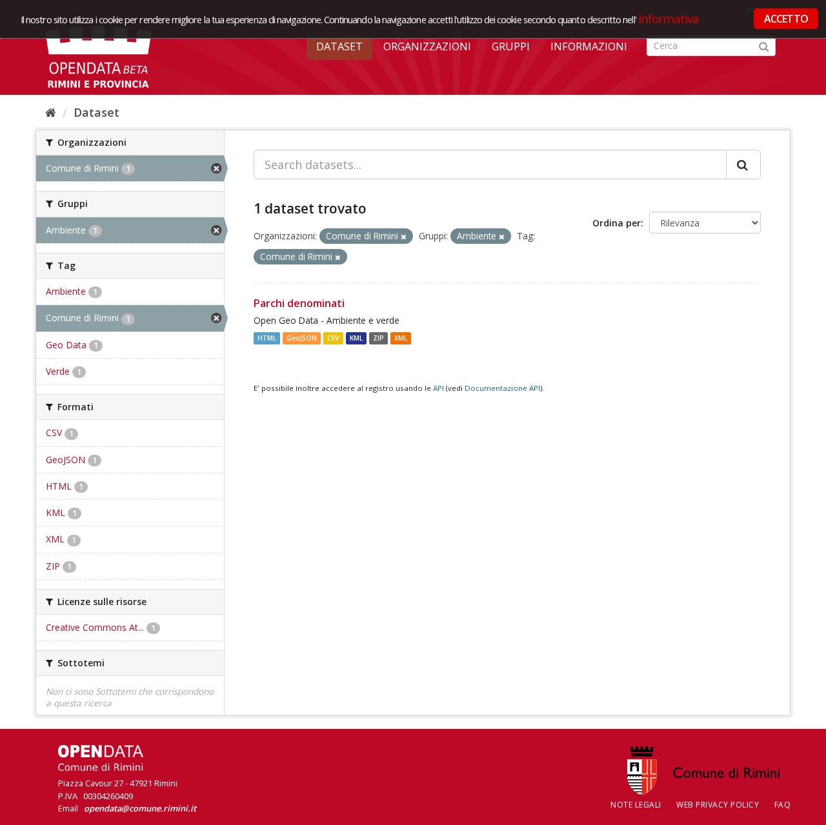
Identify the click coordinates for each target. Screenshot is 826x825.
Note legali (635, 804)
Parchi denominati (299, 303)
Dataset (339, 46)
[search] (743, 164)
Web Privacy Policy (717, 804)
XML (400, 338)
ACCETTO (786, 19)
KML (356, 338)
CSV (333, 338)
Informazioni (588, 46)
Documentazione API (502, 388)
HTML (266, 338)
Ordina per (616, 223)
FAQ (782, 804)
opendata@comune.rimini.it (140, 808)
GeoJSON (302, 338)
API (438, 388)
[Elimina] (404, 236)
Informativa (669, 18)
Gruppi (511, 46)
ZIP (378, 338)
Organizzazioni (427, 46)
